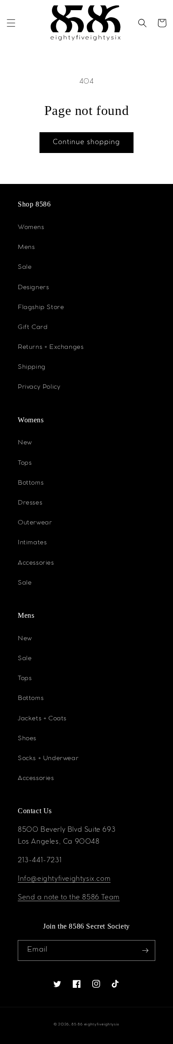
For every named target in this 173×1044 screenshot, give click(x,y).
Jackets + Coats (42, 719)
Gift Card (32, 328)
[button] (11, 23)
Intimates (32, 543)
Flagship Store (41, 308)
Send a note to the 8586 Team (69, 898)
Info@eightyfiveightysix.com (64, 879)
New (25, 443)
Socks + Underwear (48, 759)
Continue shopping (86, 142)
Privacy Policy (39, 387)
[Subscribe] (145, 950)
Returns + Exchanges (50, 348)
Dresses (30, 503)
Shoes (27, 739)
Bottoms (30, 483)
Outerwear (35, 523)
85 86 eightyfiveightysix (95, 1024)
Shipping (32, 367)
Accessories (36, 563)
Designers (33, 288)
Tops (24, 463)
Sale (24, 268)
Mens (26, 248)
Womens (31, 228)
